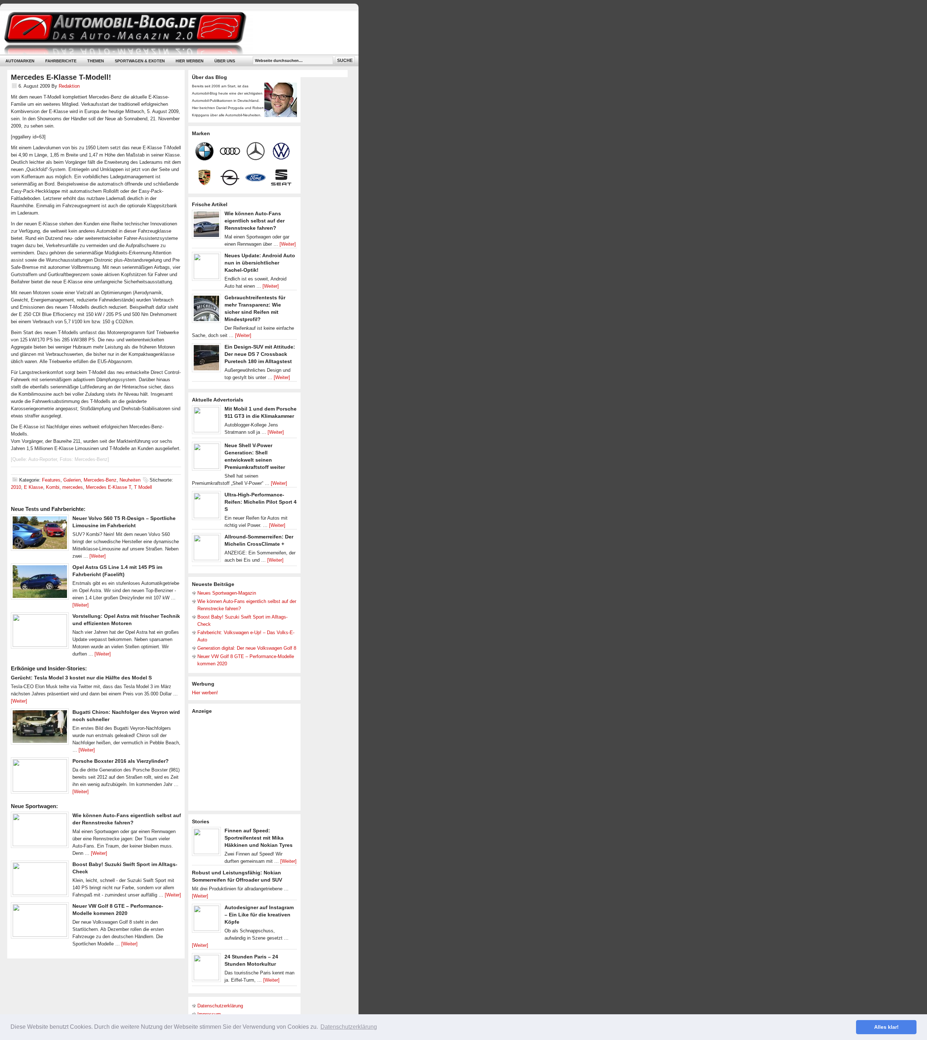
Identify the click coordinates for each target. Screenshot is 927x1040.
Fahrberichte (60, 61)
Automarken (19, 61)
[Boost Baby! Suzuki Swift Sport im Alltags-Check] (40, 880)
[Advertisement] (246, 761)
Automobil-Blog (174, 32)
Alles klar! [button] (886, 1027)
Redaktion (69, 86)
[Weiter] (97, 556)
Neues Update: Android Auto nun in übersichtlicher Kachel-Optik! (260, 263)
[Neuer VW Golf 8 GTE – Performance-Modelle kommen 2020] (40, 922)
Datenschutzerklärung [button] (348, 1027)
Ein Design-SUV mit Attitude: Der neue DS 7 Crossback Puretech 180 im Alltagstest (260, 354)
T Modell (143, 487)
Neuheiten (129, 480)
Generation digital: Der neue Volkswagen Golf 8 (246, 648)
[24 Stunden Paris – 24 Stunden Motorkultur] (206, 969)
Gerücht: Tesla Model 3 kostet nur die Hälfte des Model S (81, 678)
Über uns (224, 61)
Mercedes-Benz (100, 480)
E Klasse (33, 487)
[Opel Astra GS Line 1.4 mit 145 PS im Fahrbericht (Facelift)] (40, 583)
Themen (95, 61)
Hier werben (190, 61)
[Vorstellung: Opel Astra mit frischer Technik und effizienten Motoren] (40, 632)
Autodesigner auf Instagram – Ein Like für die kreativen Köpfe (259, 914)
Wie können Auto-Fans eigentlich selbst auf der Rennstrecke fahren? (255, 221)
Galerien (72, 480)
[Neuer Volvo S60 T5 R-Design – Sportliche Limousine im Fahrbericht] (40, 534)
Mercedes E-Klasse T (108, 487)
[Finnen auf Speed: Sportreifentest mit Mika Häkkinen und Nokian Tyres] (206, 843)
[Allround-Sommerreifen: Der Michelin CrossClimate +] (206, 549)
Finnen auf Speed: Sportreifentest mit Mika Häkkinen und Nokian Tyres (259, 838)
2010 (16, 487)
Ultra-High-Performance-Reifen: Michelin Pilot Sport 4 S (261, 502)
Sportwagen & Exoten (140, 61)
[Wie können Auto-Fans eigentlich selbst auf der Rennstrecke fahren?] (40, 832)
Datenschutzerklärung (220, 1005)
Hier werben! (205, 692)
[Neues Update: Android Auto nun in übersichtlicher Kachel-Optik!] (206, 268)
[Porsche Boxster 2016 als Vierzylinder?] (40, 777)
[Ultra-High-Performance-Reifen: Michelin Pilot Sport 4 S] (206, 507)
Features (51, 480)
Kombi (52, 487)
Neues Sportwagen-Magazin (226, 593)
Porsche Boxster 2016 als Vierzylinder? (120, 761)
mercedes (72, 487)
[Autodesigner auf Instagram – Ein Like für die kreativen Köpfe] (206, 920)
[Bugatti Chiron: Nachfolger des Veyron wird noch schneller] (40, 728)
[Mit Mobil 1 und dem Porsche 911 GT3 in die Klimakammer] (206, 421)
